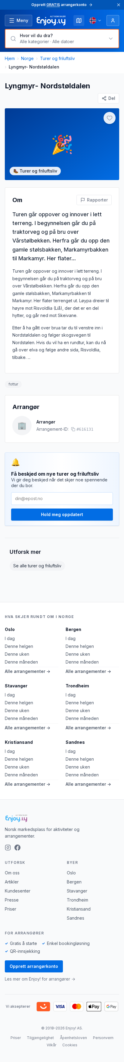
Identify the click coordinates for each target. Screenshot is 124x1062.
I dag (10, 638)
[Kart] (78, 20)
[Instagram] (8, 848)
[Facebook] (17, 848)
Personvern (103, 1037)
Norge (27, 58)
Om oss (12, 872)
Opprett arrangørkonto (34, 966)
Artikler (12, 881)
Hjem (10, 58)
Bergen (73, 629)
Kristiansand (19, 742)
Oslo (10, 629)
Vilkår (51, 1045)
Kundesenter (17, 890)
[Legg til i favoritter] (110, 118)
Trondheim (77, 685)
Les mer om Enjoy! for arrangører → (40, 978)
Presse (12, 899)
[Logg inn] (113, 20)
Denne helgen (19, 646)
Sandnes (75, 742)
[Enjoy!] (62, 818)
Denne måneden (21, 661)
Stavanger (16, 685)
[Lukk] (118, 5)
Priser (10, 908)
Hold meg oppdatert (62, 514)
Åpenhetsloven (73, 1037)
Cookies (69, 1045)
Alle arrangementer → (27, 671)
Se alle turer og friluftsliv (37, 565)
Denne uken (17, 654)
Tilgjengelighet (40, 1037)
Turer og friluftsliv (57, 58)
